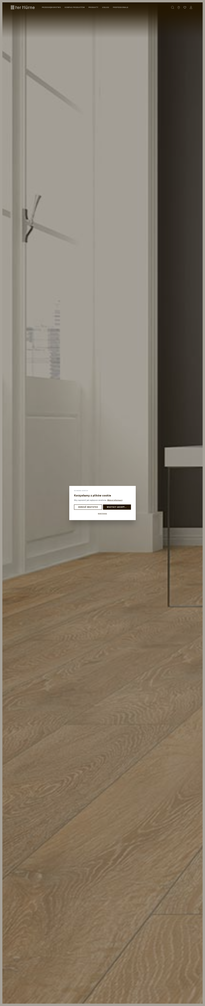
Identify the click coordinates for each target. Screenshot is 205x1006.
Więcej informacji (114, 500)
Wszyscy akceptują (118, 507)
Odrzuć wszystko (88, 507)
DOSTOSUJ (102, 514)
